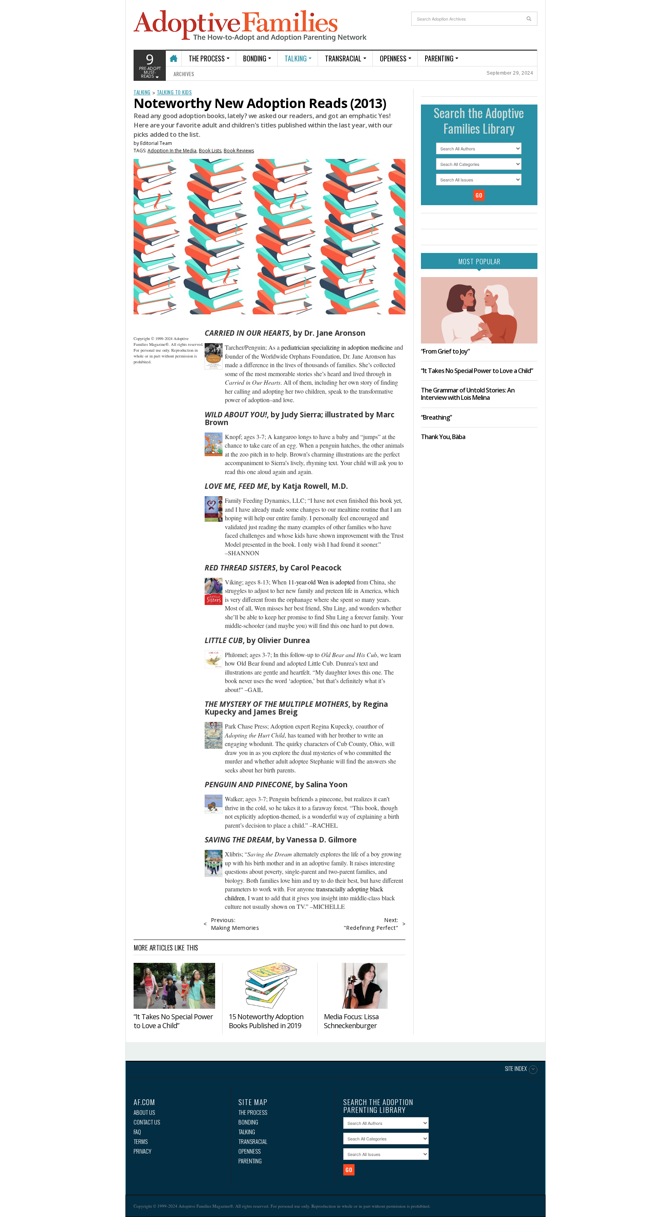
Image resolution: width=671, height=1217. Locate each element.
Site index (516, 1068)
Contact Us (147, 1122)
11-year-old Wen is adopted (321, 582)
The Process (207, 58)
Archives (184, 74)
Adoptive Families (250, 26)
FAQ (137, 1132)
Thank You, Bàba (443, 436)
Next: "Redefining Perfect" (371, 923)
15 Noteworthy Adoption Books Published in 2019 (266, 1021)
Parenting (439, 58)
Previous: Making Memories (235, 923)
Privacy (142, 1151)
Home (173, 55)
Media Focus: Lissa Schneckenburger (351, 1021)
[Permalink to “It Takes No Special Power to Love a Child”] (174, 986)
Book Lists (210, 150)
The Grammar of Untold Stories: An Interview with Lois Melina (468, 394)
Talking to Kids (174, 92)
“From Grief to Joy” (445, 351)
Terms (141, 1141)
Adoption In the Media (172, 150)
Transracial (343, 58)
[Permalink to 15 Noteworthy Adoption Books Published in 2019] (269, 986)
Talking (296, 58)
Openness (393, 58)
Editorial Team (156, 143)
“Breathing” (436, 417)
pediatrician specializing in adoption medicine (337, 347)
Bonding (254, 58)
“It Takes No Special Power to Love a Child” (173, 1021)
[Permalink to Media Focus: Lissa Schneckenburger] (364, 986)
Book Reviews (239, 150)
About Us (144, 1112)
